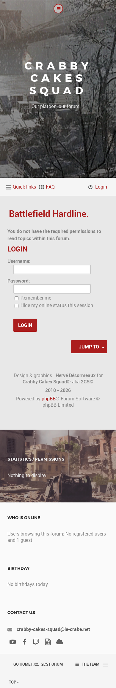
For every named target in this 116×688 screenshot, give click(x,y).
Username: (19, 261)
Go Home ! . (24, 664)
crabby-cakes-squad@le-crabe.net (53, 629)
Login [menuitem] (101, 186)
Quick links (24, 186)
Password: (18, 280)
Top (13, 682)
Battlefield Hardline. (49, 213)
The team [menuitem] (90, 664)
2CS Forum (52, 664)
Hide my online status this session (56, 305)
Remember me (35, 297)
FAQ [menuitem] (50, 186)
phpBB (49, 398)
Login (17, 249)
